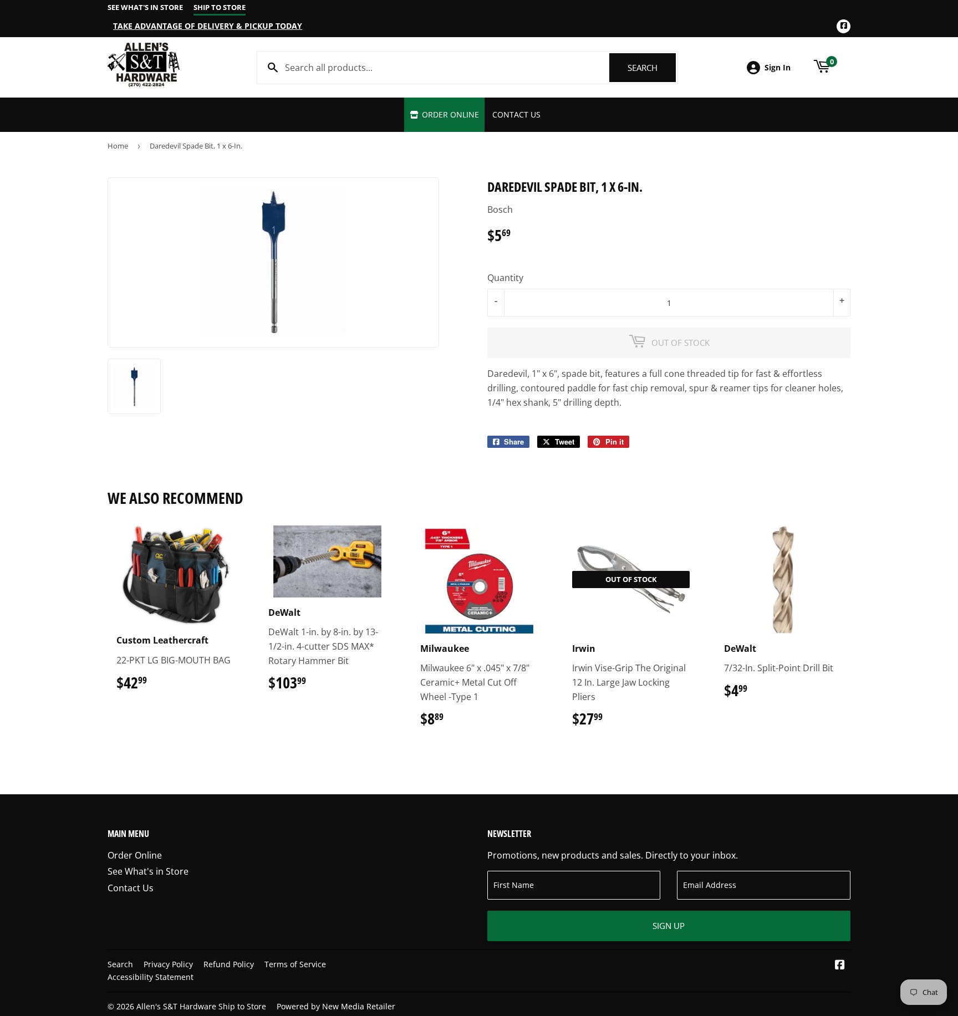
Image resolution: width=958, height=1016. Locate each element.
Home (118, 146)
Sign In (778, 67)
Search (652, 67)
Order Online (449, 114)
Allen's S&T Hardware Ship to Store (201, 1006)
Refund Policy (228, 964)
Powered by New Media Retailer (336, 1006)
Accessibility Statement (150, 977)
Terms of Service (295, 964)
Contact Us (516, 114)
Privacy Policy (168, 964)
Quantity (505, 278)
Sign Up (669, 925)
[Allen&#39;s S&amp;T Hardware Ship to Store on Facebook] (840, 965)
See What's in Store (148, 871)
